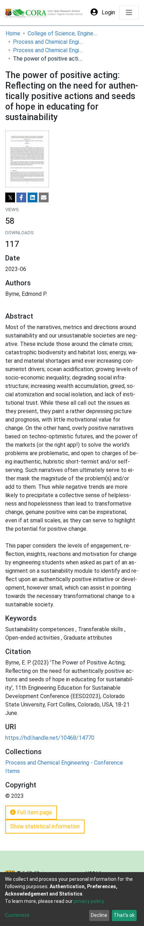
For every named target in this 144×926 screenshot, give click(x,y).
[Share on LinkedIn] (32, 197)
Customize (17, 915)
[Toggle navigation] (129, 13)
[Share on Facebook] (21, 197)
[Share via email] (44, 197)
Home (13, 33)
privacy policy (88, 901)
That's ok (124, 915)
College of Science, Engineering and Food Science (63, 33)
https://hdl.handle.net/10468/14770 (49, 737)
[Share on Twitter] (10, 197)
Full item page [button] (34, 812)
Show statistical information (45, 826)
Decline (99, 915)
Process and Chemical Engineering (48, 42)
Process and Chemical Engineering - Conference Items (48, 50)
